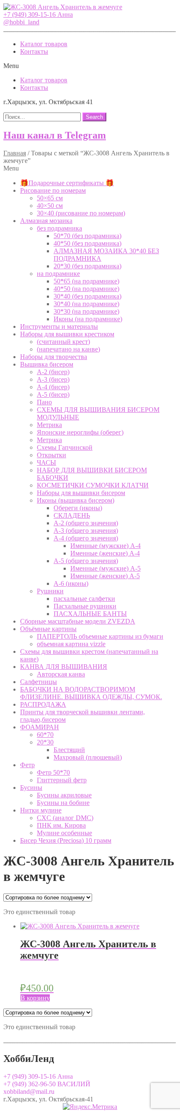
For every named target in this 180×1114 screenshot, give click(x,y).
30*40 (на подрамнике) (86, 303)
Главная (14, 153)
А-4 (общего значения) (86, 538)
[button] (38, 14)
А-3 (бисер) (53, 379)
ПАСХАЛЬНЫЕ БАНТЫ (90, 613)
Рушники (50, 591)
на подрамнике (58, 273)
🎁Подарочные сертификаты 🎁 (67, 182)
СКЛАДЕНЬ (72, 515)
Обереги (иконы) (78, 507)
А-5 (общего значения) (86, 560)
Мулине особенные (64, 832)
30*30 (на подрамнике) (86, 311)
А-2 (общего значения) (86, 523)
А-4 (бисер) (53, 387)
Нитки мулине (41, 810)
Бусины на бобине (63, 802)
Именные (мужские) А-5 (105, 568)
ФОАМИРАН (39, 727)
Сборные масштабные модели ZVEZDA (77, 621)
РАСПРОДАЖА (43, 704)
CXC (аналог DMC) (65, 817)
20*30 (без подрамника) (87, 266)
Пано (44, 402)
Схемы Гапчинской (65, 447)
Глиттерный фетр (62, 780)
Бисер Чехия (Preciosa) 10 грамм (65, 840)
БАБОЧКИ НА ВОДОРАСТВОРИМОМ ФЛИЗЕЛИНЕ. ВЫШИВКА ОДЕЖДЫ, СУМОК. (91, 693)
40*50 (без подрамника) (87, 243)
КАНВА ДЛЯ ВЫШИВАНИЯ (63, 666)
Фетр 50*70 (53, 772)
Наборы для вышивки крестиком (67, 334)
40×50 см (50, 205)
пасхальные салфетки (84, 598)
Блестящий (69, 749)
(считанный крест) (63, 341)
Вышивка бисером (46, 364)
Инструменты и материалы (59, 326)
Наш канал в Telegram (54, 135)
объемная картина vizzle (71, 643)
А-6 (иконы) (71, 583)
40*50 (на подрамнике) (86, 288)
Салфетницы (38, 681)
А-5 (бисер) (53, 394)
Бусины (31, 787)
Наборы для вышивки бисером (81, 492)
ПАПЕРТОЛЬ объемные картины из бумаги (100, 636)
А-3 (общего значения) (86, 530)
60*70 (45, 734)
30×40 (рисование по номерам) (81, 213)
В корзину (35, 997)
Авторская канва (61, 674)
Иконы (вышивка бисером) (75, 500)
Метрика (49, 424)
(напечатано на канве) (68, 349)
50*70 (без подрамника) (87, 235)
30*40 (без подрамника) (87, 296)
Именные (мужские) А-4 (105, 545)
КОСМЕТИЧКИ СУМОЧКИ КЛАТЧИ (93, 485)
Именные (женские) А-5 (105, 575)
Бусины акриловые (64, 795)
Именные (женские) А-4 (105, 553)
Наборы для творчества (53, 356)
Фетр (27, 764)
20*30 (45, 742)
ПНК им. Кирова (61, 825)
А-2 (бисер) (53, 371)
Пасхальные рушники (85, 606)
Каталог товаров (43, 43)
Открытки (51, 455)
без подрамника (59, 228)
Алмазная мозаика (46, 220)
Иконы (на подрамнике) (88, 318)
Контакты (34, 51)
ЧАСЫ (46, 462)
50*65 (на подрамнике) (86, 281)
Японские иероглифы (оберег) (80, 432)
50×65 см (50, 198)
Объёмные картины (48, 628)
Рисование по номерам (53, 190)
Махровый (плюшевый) (88, 757)
